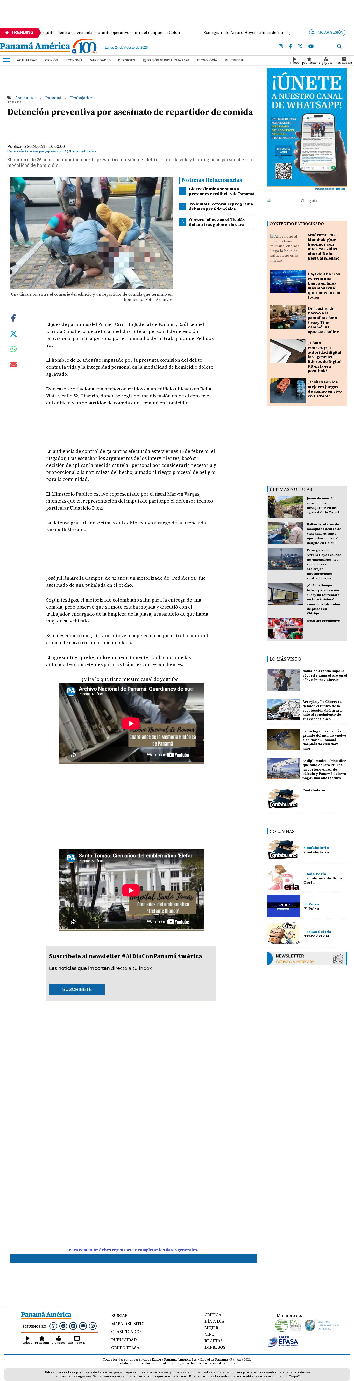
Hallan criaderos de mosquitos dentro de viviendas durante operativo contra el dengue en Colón (324, 533)
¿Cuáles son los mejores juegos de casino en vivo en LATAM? (325, 389)
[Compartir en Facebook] (13, 317)
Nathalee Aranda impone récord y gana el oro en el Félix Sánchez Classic (324, 675)
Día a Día (214, 1321)
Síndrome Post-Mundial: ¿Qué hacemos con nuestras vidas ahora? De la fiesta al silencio (324, 246)
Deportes (126, 60)
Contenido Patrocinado (297, 223)
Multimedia (234, 60)
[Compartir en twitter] (13, 333)
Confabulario (313, 790)
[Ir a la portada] (35, 47)
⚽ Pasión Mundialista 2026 (166, 60)
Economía (74, 60)
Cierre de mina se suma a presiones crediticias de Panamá (221, 191)
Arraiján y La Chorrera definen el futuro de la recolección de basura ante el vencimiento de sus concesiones (322, 710)
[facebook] (290, 46)
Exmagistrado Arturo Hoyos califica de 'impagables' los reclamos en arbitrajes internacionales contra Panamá (324, 564)
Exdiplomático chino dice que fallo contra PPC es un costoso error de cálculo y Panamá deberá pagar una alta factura (324, 769)
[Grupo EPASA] (282, 1346)
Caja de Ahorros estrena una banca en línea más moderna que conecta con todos (324, 285)
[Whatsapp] (53, 1326)
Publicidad (124, 1339)
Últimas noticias (291, 489)
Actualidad (27, 60)
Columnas (282, 831)
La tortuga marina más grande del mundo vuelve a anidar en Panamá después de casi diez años (324, 740)
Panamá (53, 98)
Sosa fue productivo (323, 621)
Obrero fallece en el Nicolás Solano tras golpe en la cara (217, 222)
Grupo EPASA (125, 1347)
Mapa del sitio (128, 1323)
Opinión (51, 60)
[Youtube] (311, 46)
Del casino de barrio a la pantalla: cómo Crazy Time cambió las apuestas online (323, 320)
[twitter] (300, 46)
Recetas (213, 1340)
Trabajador (81, 98)
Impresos (214, 1347)
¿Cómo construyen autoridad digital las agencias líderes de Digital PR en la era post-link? (325, 357)
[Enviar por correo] (13, 365)
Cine (209, 1334)
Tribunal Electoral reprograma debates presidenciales (221, 206)
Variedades (100, 60)
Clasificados (126, 1331)
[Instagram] (281, 46)
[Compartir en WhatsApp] (13, 350)
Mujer (211, 1327)
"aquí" (294, 1376)
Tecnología (207, 60)
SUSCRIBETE (77, 989)
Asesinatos (26, 98)
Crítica (212, 1315)
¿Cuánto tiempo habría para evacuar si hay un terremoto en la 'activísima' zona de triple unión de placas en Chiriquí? (323, 599)
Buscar (119, 1315)
